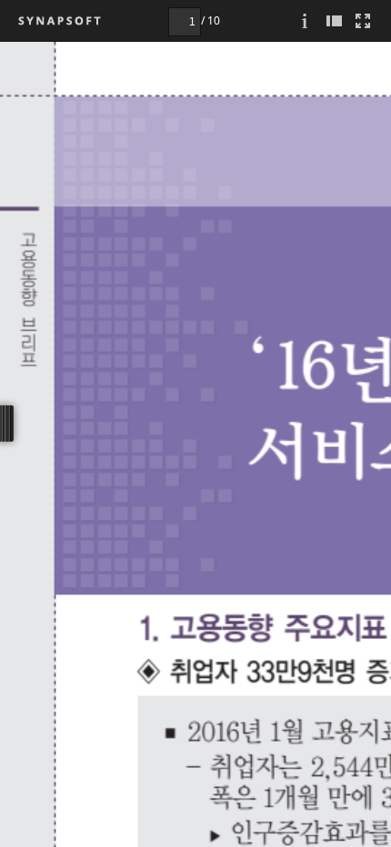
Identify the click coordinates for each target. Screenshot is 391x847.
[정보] (304, 20)
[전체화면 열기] (362, 20)
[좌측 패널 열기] (333, 20)
